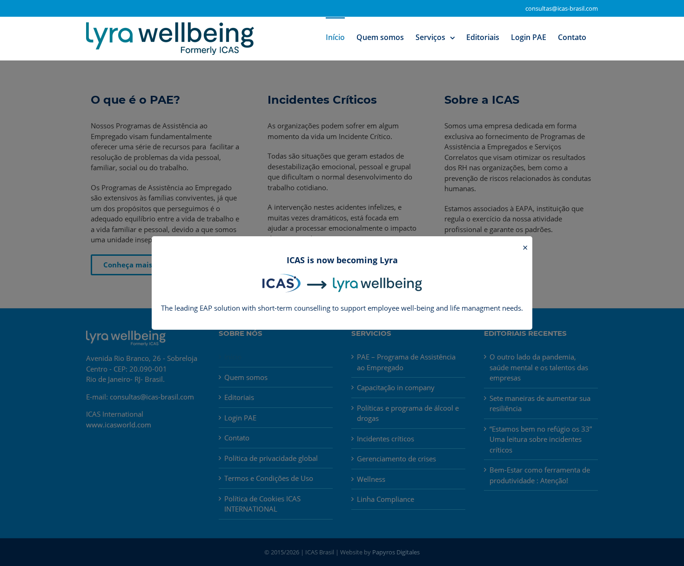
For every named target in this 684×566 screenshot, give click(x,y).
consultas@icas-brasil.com (561, 8)
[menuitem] (335, 36)
